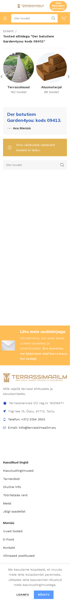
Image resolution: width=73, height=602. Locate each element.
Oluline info (12, 487)
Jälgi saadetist (14, 511)
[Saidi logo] (30, 6)
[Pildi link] (35, 377)
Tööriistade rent (15, 495)
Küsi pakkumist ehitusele (58, 6)
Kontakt (9, 548)
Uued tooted (13, 531)
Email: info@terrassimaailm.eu (32, 427)
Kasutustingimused (18, 471)
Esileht (8, 31)
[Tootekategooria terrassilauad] (18, 74)
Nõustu (43, 594)
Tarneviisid (11, 479)
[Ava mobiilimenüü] (5, 18)
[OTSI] (62, 165)
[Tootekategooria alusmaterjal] (51, 74)
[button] (68, 77)
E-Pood (8, 539)
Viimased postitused (19, 556)
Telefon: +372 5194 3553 (26, 419)
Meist (7, 503)
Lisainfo (23, 594)
